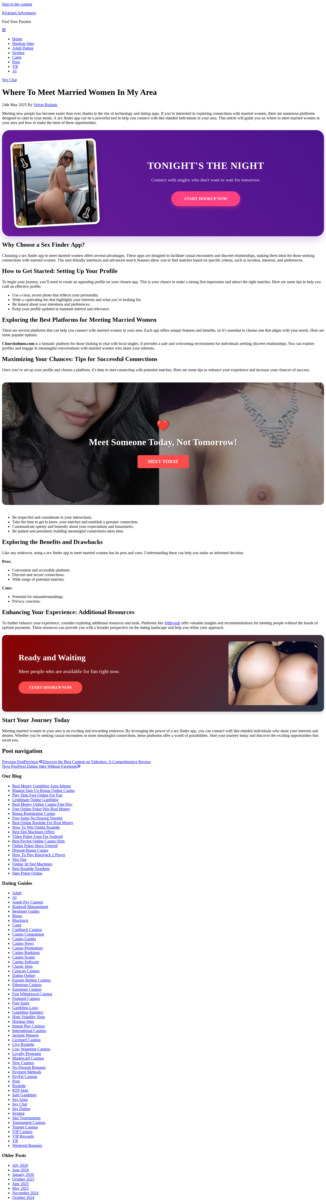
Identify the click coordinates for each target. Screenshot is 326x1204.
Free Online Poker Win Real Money (41, 809)
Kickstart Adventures (19, 13)
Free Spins (20, 1003)
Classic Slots (22, 966)
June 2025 (20, 1184)
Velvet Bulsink (45, 105)
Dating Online (23, 975)
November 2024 (25, 1193)
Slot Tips (19, 859)
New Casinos (23, 1063)
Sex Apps (20, 1099)
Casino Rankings (26, 952)
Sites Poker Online (27, 873)
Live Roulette (23, 1044)
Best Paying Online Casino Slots (38, 841)
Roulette (19, 1086)
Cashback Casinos (27, 929)
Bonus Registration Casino (33, 813)
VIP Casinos (22, 1131)
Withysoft (172, 623)
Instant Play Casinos (28, 1026)
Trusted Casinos (25, 1127)
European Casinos (27, 989)
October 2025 (23, 1179)
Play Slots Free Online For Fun (37, 795)
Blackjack (20, 920)
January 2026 (23, 1174)
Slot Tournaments (26, 1118)
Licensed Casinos (26, 1040)
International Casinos (29, 1030)
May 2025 (20, 1188)
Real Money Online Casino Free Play (42, 804)
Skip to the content (17, 4)
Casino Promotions (27, 948)
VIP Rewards (23, 1136)
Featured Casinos (26, 998)
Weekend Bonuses (27, 1145)
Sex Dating (21, 1109)
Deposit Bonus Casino (30, 850)
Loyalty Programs (26, 1053)
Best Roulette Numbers (31, 868)
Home (17, 39)
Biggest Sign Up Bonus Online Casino (43, 790)
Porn (16, 62)
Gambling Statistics (27, 1012)
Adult (16, 893)
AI (14, 71)
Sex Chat (9, 80)
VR (15, 66)
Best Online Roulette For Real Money (42, 823)
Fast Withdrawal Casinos (32, 994)
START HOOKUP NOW (205, 198)
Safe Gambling (24, 1095)
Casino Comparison (28, 934)
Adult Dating (22, 48)
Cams (16, 57)
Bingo (17, 916)
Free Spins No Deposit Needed (37, 818)
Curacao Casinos (25, 971)
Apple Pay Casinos (27, 902)
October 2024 (23, 1197)
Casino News (23, 943)
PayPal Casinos (24, 1076)
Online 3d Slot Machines (32, 864)
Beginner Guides (25, 911)
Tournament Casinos (28, 1122)
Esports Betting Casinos (31, 980)
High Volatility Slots (28, 1017)
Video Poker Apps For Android (37, 836)
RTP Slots (20, 1090)
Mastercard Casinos (28, 1058)
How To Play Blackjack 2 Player (38, 855)
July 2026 (20, 1165)
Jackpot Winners (25, 1035)
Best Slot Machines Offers (33, 832)
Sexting (18, 53)
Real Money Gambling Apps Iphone (41, 786)
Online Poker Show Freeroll (35, 845)
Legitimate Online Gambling (35, 800)
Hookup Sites (23, 43)
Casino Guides (24, 939)
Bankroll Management (30, 906)
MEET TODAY (163, 461)
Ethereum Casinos (27, 985)
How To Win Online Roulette (36, 827)
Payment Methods (26, 1072)
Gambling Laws (25, 1008)
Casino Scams (23, 957)
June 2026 (20, 1170)
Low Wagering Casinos (31, 1049)
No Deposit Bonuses (29, 1067)
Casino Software (25, 962)
